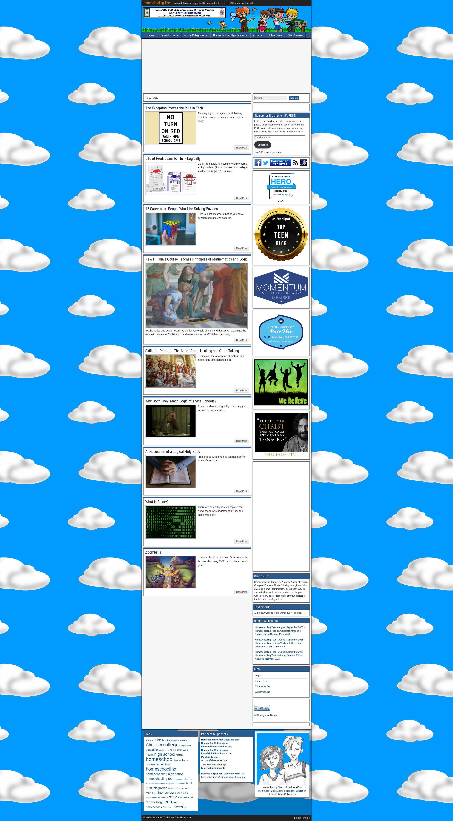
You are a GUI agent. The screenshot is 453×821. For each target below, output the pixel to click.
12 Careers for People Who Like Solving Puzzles (181, 209)
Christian (154, 745)
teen (167, 801)
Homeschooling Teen (156, 3)
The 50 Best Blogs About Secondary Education (282, 790)
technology (154, 802)
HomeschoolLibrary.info (214, 743)
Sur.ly (288, 194)
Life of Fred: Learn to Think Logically (172, 158)
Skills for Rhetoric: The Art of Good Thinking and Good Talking (192, 351)
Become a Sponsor (211, 773)
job (169, 788)
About (256, 35)
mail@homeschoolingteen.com (229, 777)
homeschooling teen (160, 778)
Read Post (241, 147)
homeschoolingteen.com (281, 187)
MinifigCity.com (209, 757)
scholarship (181, 793)
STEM (173, 797)
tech (192, 797)
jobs (173, 788)
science (162, 797)
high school (164, 754)
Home (150, 35)
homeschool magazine (164, 784)
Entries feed (261, 681)
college (171, 744)
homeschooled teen (158, 764)
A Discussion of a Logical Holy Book (172, 451)
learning (180, 788)
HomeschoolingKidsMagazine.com (220, 739)
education (152, 749)
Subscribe (263, 145)
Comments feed (263, 686)
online (158, 792)
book (165, 740)
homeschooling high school (165, 774)
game (179, 750)
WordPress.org (262, 692)
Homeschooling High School (228, 35)
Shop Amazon (295, 35)
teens (167, 807)
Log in (258, 675)
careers (182, 740)
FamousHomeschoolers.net (216, 746)
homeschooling (161, 769)
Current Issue (168, 35)
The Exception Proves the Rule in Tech (174, 108)
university (178, 807)
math (187, 788)
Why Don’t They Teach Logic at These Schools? (180, 401)
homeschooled (181, 760)
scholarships (151, 798)
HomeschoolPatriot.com (214, 750)
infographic (160, 788)
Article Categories (194, 35)
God (185, 749)
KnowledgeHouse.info (213, 768)
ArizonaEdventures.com (214, 760)
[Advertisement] (226, 66)
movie (149, 792)
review (169, 792)
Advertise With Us (234, 773)
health (150, 754)
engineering (164, 750)
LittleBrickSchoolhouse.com (216, 753)
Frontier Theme (302, 817)
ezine (173, 750)
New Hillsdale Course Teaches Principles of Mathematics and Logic (196, 259)
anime (148, 740)
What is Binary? (157, 502)
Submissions (275, 35)
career (173, 740)
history (179, 754)
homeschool (159, 759)
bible (158, 740)
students (183, 797)
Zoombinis (153, 552)
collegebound (185, 746)
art (153, 740)
